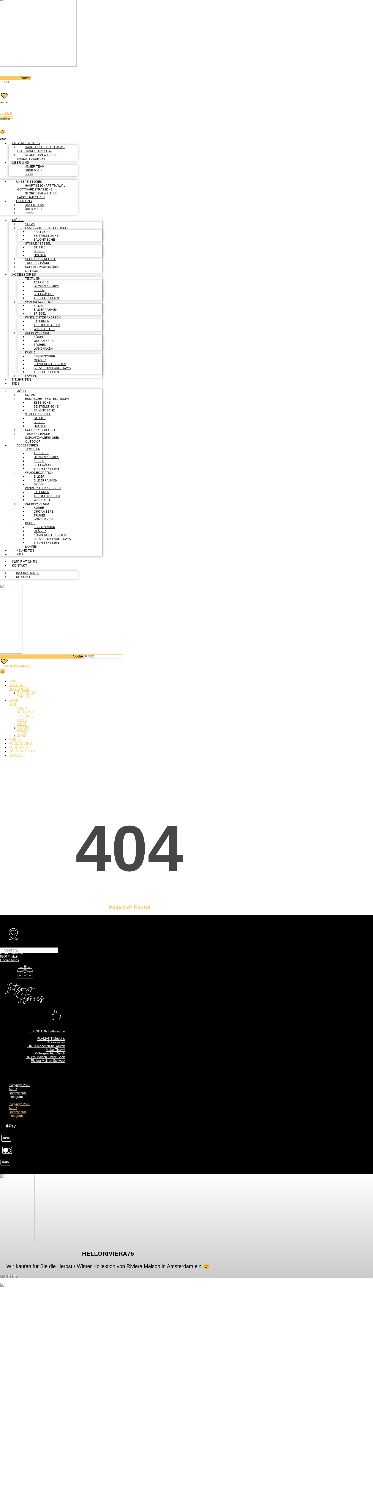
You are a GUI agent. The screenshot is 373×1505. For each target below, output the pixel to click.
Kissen (39, 290)
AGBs (13, 1089)
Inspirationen (24, 561)
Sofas (30, 224)
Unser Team (34, 166)
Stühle (40, 247)
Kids (16, 383)
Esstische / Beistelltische (47, 228)
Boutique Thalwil (26, 695)
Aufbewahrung (38, 333)
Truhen (40, 344)
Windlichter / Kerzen (43, 317)
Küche (30, 352)
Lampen (31, 375)
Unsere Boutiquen (19, 687)
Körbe (39, 337)
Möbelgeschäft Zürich (50, 1053)
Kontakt (19, 565)
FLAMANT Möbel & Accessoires (51, 1040)
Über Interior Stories (25, 712)
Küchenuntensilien (50, 364)
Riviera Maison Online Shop (45, 1057)
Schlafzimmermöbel (42, 267)
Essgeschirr (44, 356)
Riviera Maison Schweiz (48, 1060)
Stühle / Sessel (38, 243)
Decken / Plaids (46, 286)
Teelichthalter (47, 325)
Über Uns (20, 162)
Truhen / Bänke (37, 263)
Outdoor (33, 270)
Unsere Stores (26, 143)
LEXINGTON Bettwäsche (47, 1031)
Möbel (18, 220)
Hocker (40, 255)
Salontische (44, 239)
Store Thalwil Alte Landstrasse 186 (37, 156)
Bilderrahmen (45, 309)
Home (14, 681)
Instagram (16, 1097)
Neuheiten (21, 379)
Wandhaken (43, 348)
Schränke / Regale (40, 259)
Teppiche (41, 282)
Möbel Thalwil (55, 1049)
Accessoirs (20, 743)
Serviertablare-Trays (52, 368)
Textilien (32, 278)
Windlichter (44, 329)
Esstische (42, 232)
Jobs (29, 174)
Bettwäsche (44, 294)
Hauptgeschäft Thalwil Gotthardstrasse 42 (41, 149)
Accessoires (24, 274)
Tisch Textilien (46, 298)
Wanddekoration (39, 302)
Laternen (41, 321)
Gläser (40, 360)
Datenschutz (18, 1093)
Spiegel (40, 313)
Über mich (33, 170)
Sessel (39, 251)
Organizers (44, 340)
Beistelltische (46, 235)
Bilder (39, 305)
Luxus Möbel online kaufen (46, 1046)
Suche (26, 78)
